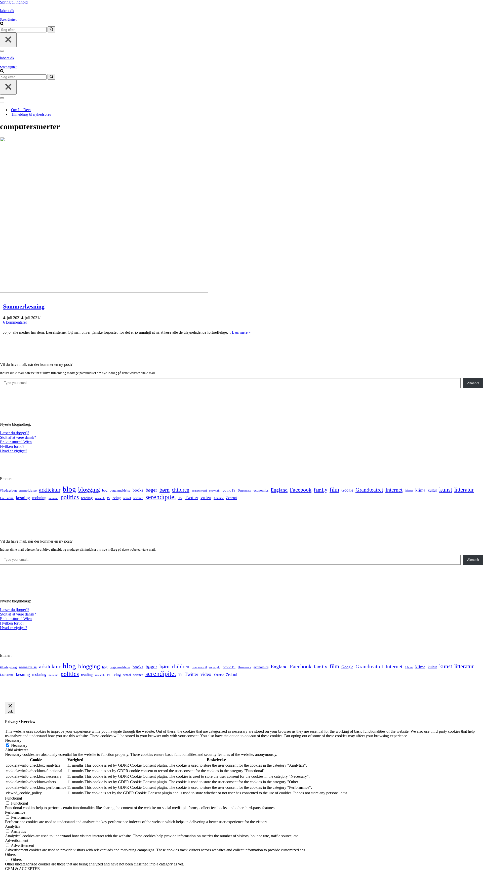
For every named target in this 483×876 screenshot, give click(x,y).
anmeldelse (28, 490)
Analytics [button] (12, 826)
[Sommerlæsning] (104, 291)
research (100, 498)
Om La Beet (21, 110)
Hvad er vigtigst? (13, 451)
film (334, 490)
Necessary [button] (13, 740)
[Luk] (8, 39)
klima (420, 490)
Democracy (244, 490)
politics (70, 497)
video (205, 497)
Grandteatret (369, 490)
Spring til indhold (14, 2)
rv (108, 498)
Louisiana (7, 498)
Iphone (409, 490)
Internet (394, 490)
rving (116, 498)
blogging (89, 489)
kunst (445, 489)
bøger (151, 490)
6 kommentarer (15, 322)
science (138, 498)
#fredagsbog (8, 490)
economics (261, 490)
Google (347, 490)
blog (69, 489)
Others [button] (10, 854)
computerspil (199, 490)
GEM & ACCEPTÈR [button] (22, 868)
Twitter (191, 497)
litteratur (464, 490)
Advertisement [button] (16, 840)
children (180, 490)
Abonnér (473, 383)
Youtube (219, 498)
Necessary (19, 745)
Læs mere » (241, 332)
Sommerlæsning (24, 306)
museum (53, 498)
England (279, 490)
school (127, 498)
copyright (214, 490)
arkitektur (49, 490)
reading (87, 498)
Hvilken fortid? (12, 446)
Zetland (231, 498)
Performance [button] (15, 812)
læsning (23, 497)
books (138, 490)
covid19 (229, 490)
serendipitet (160, 497)
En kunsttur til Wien (16, 442)
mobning (39, 498)
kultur (432, 490)
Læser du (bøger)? (14, 433)
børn (164, 490)
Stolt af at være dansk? (18, 437)
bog (104, 490)
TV (180, 498)
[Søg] (2, 24)
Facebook (300, 490)
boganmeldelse (120, 490)
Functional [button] (13, 798)
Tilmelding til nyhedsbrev (31, 114)
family (320, 490)
